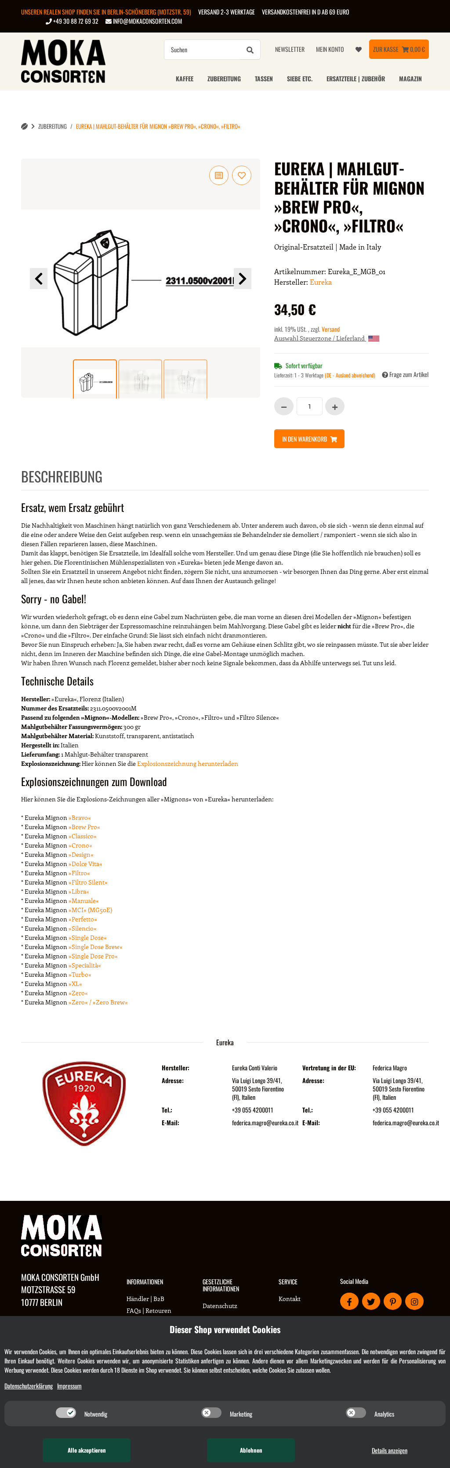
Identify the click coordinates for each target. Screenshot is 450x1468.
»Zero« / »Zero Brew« (98, 1002)
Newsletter (290, 49)
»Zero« (78, 993)
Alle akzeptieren (87, 1450)
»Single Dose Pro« (93, 956)
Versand (331, 328)
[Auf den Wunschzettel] (241, 175)
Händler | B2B (145, 1298)
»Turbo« (80, 974)
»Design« (81, 854)
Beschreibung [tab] (61, 476)
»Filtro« (79, 873)
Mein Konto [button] (330, 49)
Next (242, 278)
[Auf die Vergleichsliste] (219, 175)
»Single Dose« (88, 937)
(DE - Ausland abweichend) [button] (350, 375)
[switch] (66, 1412)
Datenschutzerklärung (28, 1385)
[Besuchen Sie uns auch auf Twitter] (371, 1301)
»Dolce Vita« (85, 863)
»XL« (75, 983)
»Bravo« (80, 817)
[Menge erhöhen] (335, 406)
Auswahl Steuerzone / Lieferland (320, 338)
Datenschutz (220, 1305)
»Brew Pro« (84, 827)
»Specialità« (85, 965)
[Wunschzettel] (359, 49)
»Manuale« (84, 900)
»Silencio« (83, 928)
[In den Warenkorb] (28, 154)
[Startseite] (24, 126)
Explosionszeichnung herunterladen (187, 763)
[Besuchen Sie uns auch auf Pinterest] (393, 1301)
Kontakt (290, 1298)
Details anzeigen (389, 1450)
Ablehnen (251, 1450)
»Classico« (83, 836)
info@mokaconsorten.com (147, 20)
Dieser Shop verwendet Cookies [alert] (225, 1329)
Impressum (69, 1385)
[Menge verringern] (284, 406)
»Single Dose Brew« (96, 946)
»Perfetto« (83, 919)
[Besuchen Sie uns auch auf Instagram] (414, 1301)
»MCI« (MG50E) (90, 910)
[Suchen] (250, 49)
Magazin (410, 78)
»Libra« (79, 891)
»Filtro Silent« (88, 882)
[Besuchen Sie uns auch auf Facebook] (349, 1301)
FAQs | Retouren (149, 1310)
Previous (38, 278)
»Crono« (80, 845)
